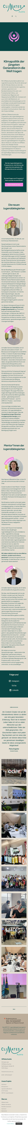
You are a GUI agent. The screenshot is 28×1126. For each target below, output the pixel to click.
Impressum (3, 1108)
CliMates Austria (4, 1102)
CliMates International (6, 1104)
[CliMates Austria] (14, 7)
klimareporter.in (4, 1086)
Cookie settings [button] (10, 1123)
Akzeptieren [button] (18, 1123)
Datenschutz (4, 1111)
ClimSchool (3, 1084)
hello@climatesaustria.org (7, 1071)
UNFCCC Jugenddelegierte (7, 1093)
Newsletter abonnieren (6, 1106)
